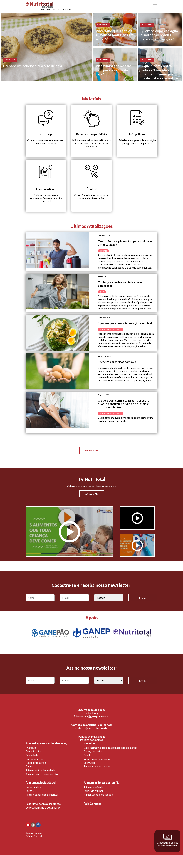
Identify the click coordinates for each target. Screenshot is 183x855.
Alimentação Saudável (41, 782)
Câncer (30, 766)
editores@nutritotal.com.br (91, 728)
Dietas (30, 790)
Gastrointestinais (36, 762)
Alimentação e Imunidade (40, 770)
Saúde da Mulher (93, 790)
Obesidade (32, 755)
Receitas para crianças (97, 766)
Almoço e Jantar (93, 751)
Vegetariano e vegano (97, 758)
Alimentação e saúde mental (42, 773)
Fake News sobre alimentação (43, 803)
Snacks (88, 755)
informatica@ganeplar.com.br (91, 716)
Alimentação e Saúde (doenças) (46, 743)
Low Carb (89, 762)
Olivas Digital (34, 835)
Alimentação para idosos (98, 794)
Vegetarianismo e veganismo (43, 807)
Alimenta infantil (93, 787)
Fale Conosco (93, 804)
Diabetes (31, 747)
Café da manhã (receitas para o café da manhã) (111, 747)
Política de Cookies (91, 739)
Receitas (89, 743)
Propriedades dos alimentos (42, 794)
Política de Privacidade (91, 736)
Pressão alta (33, 751)
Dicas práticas (34, 787)
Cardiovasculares (36, 758)
